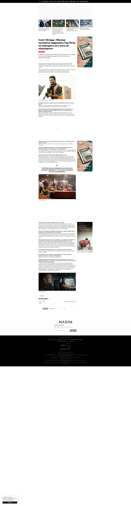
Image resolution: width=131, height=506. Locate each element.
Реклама (54, 339)
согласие (58, 326)
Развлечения (72, 1)
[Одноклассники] (71, 337)
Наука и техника (61, 1)
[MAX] (59, 337)
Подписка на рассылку (59, 325)
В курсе (51, 1)
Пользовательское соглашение (62, 339)
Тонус (77, 1)
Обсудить (47, 60)
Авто (55, 1)
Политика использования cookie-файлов (76, 339)
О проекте (50, 339)
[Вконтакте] (62, 337)
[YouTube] (68, 337)
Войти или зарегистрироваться (70, 301)
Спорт (67, 1)
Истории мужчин (84, 1)
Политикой (58, 327)
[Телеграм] (65, 337)
